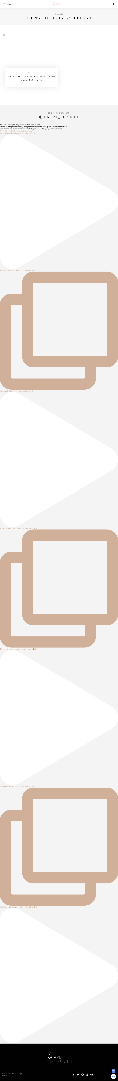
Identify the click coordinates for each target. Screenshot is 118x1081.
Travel (31, 73)
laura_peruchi (61, 117)
